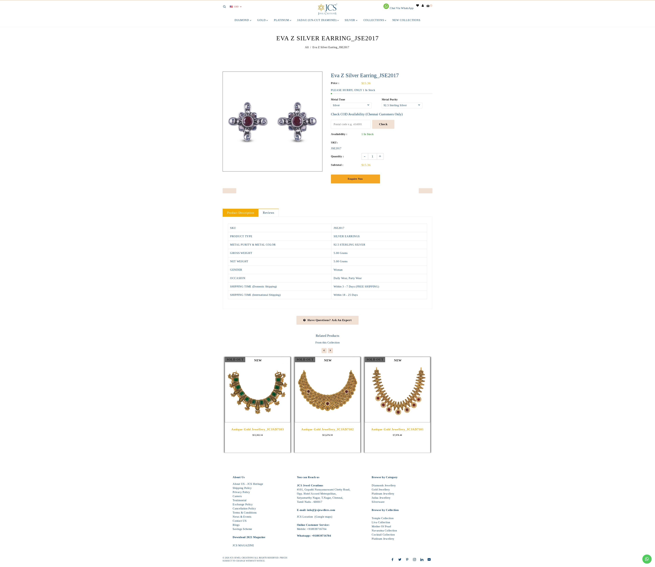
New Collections (406, 20)
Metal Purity (390, 99)
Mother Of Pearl (381, 526)
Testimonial (239, 500)
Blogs (236, 524)
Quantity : (337, 156)
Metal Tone (338, 99)
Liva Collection (381, 522)
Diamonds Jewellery (384, 485)
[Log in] (423, 5)
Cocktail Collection (383, 534)
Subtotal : (337, 164)
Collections (374, 20)
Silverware (378, 501)
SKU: (334, 142)
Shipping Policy (242, 488)
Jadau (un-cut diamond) (317, 20)
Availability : (339, 134)
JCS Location (305, 516)
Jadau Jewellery (381, 497)
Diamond (242, 20)
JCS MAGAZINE (243, 545)
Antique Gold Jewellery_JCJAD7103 (257, 429)
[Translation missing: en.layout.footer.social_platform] (393, 559)
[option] (272, 121)
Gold (261, 20)
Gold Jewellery (381, 489)
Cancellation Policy (244, 508)
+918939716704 (316, 529)
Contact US (239, 520)
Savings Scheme (242, 529)
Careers (237, 496)
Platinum (282, 20)
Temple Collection (383, 518)
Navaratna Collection (384, 530)
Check (383, 124)
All (307, 47)
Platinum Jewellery (383, 493)
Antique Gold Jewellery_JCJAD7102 (327, 429)
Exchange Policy (243, 504)
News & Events (242, 516)
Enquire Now (355, 179)
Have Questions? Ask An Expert (330, 320)
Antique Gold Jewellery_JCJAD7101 (397, 429)
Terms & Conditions (245, 512)
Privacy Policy (241, 492)
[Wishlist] (417, 5)
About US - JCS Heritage (248, 483)
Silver (350, 20)
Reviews (268, 212)
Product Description (240, 212)
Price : (335, 83)
